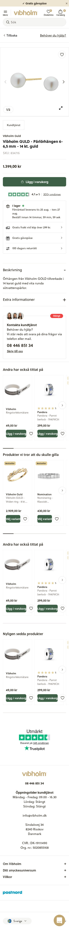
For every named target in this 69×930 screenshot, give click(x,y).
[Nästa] (63, 82)
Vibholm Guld (12, 136)
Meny (5, 15)
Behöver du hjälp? (53, 35)
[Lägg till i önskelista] (62, 54)
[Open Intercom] (59, 920)
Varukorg (60, 12)
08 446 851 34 (20, 345)
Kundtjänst (13, 125)
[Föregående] (5, 82)
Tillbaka (12, 35)
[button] (34, 227)
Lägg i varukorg (37, 182)
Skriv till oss (15, 351)
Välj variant (13, 519)
